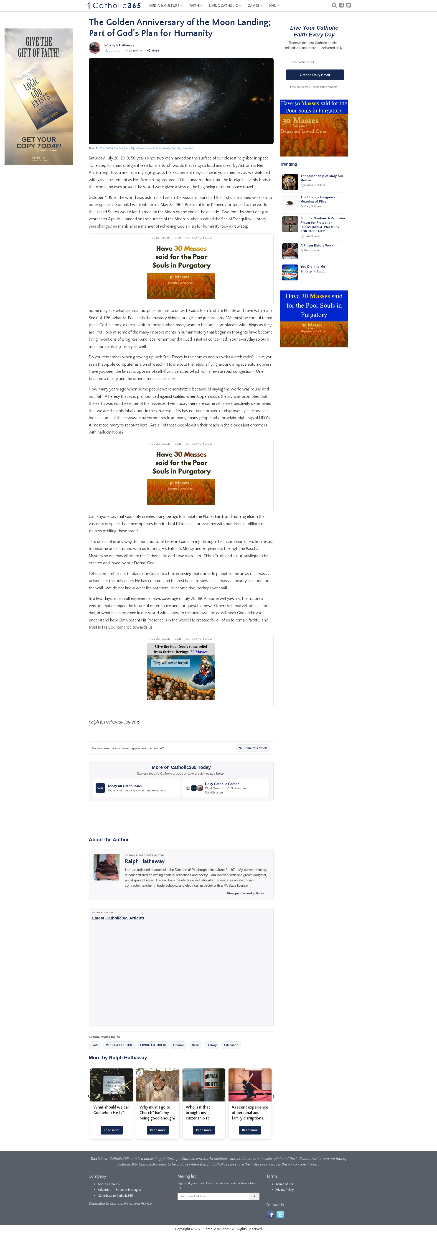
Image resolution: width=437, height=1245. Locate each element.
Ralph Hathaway (121, 45)
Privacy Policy (284, 1190)
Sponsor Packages (128, 1190)
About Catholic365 (110, 1184)
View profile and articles (248, 893)
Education (231, 1045)
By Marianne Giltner (312, 185)
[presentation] (88, 1096)
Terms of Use (284, 1184)
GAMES (254, 6)
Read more (126, 1130)
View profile (134, 50)
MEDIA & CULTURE (164, 6)
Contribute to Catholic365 (115, 1196)
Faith (95, 1045)
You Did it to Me (312, 266)
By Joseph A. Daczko (313, 271)
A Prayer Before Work (316, 245)
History (212, 1045)
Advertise (104, 1190)
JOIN (273, 6)
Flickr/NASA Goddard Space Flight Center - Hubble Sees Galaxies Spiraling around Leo (147, 148)
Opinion (179, 1045)
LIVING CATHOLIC (224, 6)
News (195, 1045)
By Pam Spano (309, 250)
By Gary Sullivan (310, 206)
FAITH (194, 6)
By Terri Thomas (310, 236)
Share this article (255, 748)
